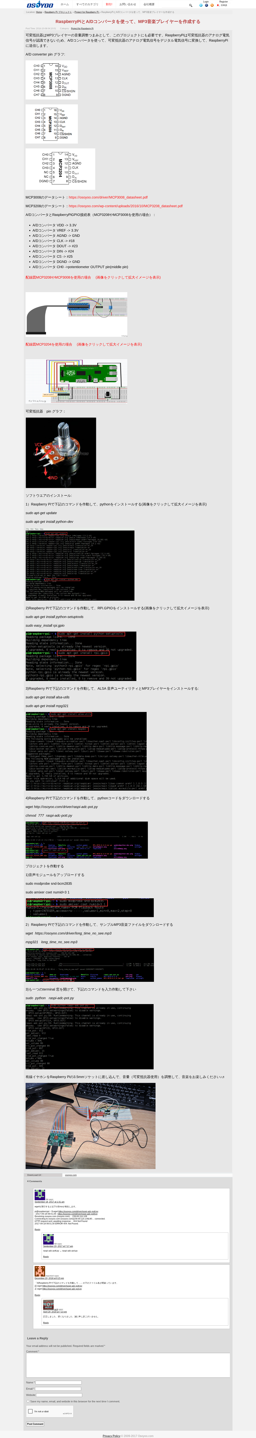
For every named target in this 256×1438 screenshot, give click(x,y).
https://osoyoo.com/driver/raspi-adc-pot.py (62, 1289)
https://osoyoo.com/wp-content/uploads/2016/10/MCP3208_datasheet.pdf (126, 206)
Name (30, 1382)
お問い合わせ (127, 4)
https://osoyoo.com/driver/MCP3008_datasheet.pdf (108, 197)
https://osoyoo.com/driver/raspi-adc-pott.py (78, 1211)
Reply (37, 1229)
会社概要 (149, 4)
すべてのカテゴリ (87, 4)
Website (30, 1394)
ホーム (65, 4)
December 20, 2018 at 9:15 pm (49, 1278)
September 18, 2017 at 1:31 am (49, 1202)
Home (39, 12)
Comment (32, 1351)
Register (223, 1)
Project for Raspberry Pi (87, 12)
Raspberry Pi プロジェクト (58, 12)
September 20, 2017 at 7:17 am (58, 1246)
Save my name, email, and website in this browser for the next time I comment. (75, 1401)
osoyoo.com (71, 1175)
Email (30, 1388)
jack (56, 1309)
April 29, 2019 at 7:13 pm (55, 1312)
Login (206, 1)
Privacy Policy (111, 1436)
